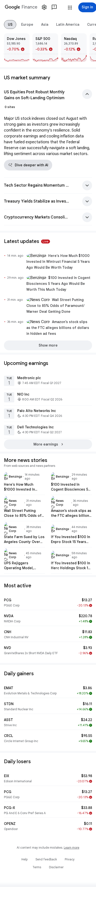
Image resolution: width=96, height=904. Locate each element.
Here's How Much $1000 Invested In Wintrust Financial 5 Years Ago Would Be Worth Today (58, 261)
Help (24, 859)
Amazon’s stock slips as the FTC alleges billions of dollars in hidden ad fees (57, 328)
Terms (36, 867)
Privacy (70, 859)
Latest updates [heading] (26, 241)
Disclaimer (56, 867)
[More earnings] (48, 444)
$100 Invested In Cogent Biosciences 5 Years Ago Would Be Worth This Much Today (58, 284)
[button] (70, 7)
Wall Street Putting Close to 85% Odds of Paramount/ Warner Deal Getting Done (55, 306)
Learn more (71, 847)
